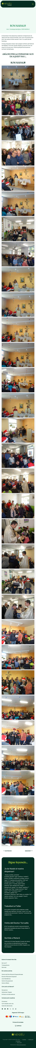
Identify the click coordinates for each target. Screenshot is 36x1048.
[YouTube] (5, 1009)
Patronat (4, 967)
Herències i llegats (7, 992)
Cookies (24, 1039)
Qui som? (4, 963)
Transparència (5, 965)
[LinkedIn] (2, 1009)
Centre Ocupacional (7, 981)
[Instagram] (13, 1009)
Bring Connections (21, 1044)
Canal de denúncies (7, 1005)
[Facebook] (7, 1009)
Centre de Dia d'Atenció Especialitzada (12, 974)
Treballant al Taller (12, 906)
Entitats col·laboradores (8, 994)
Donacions (5, 990)
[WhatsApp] (15, 1009)
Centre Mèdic (5, 983)
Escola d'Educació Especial (9, 976)
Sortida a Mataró (12, 938)
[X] (10, 1009)
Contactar (4, 1001)
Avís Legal (19, 1042)
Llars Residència (6, 978)
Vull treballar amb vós (7, 1003)
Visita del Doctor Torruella (16, 923)
